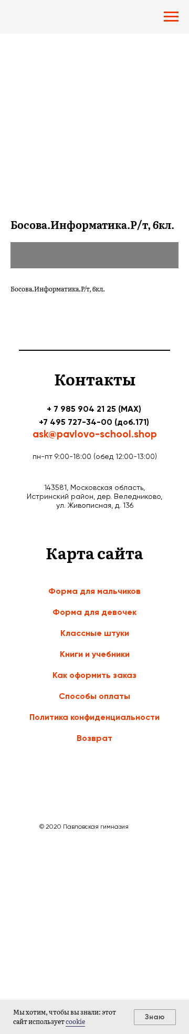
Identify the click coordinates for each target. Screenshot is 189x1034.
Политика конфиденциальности (94, 717)
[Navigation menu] (171, 17)
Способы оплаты (94, 696)
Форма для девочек (94, 612)
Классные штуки (94, 633)
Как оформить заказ (94, 675)
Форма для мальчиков (94, 591)
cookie (75, 1021)
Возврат (94, 738)
